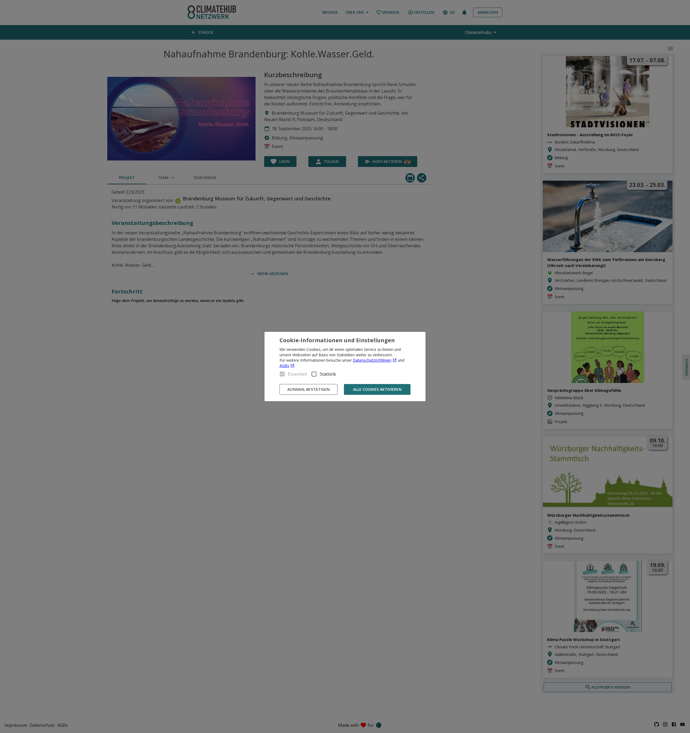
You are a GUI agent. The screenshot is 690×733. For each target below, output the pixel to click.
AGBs (284, 365)
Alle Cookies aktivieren (377, 389)
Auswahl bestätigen (308, 389)
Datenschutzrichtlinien (372, 360)
